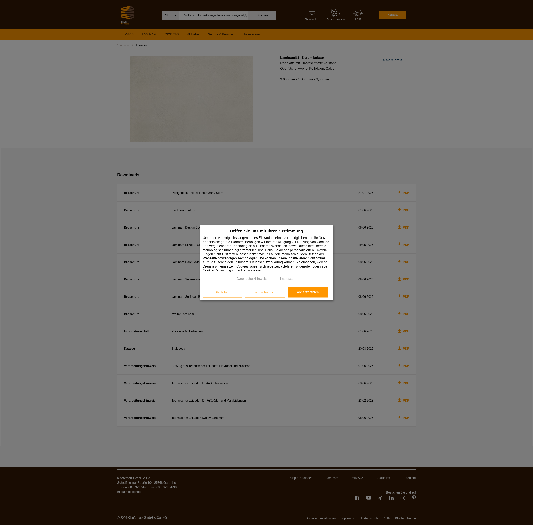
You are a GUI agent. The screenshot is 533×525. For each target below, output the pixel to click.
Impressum (288, 278)
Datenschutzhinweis (252, 278)
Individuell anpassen (265, 292)
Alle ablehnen (222, 292)
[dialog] (266, 262)
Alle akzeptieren (308, 292)
